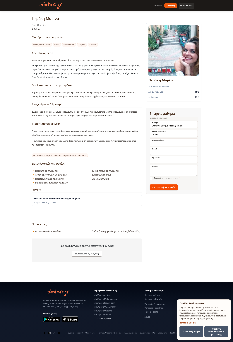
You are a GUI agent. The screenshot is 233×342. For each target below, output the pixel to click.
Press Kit (79, 333)
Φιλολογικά (69, 44)
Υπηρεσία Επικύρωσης (155, 304)
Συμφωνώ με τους (166, 178)
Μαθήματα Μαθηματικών (105, 299)
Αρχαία (81, 44)
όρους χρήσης (173, 178)
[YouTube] (59, 333)
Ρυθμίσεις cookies (131, 333)
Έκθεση (92, 44)
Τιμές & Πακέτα (151, 312)
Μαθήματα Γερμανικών (104, 303)
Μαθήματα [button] (188, 5)
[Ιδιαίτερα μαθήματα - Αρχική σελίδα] (51, 5)
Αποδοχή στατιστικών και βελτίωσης (216, 332)
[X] (54, 333)
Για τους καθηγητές (153, 299)
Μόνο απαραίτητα (191, 331)
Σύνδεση (158, 5)
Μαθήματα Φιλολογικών (105, 307)
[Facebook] (44, 333)
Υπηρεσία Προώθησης (154, 308)
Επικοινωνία (162, 333)
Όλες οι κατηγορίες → (104, 318)
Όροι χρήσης (90, 333)
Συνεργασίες (145, 333)
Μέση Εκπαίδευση (41, 44)
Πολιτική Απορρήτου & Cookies (109, 333)
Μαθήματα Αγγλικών (103, 295)
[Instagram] (49, 333)
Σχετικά (71, 333)
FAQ (153, 333)
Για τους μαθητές (152, 295)
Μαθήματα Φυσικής (103, 310)
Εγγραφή (171, 5)
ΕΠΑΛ (56, 44)
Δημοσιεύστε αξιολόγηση (87, 253)
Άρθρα (147, 317)
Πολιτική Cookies (187, 322)
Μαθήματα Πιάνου (102, 314)
